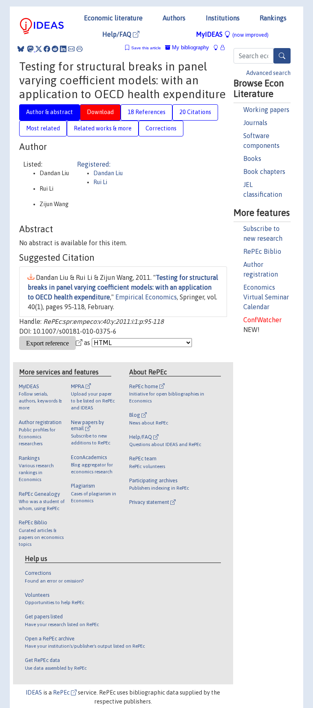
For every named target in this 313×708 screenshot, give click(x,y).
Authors (174, 18)
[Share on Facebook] (47, 49)
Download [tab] (100, 112)
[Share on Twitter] (38, 49)
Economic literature (113, 18)
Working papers (266, 109)
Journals (255, 122)
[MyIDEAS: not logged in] (218, 47)
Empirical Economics (146, 297)
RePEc (62, 692)
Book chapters (264, 171)
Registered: (93, 164)
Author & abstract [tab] (49, 112)
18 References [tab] (146, 112)
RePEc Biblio (262, 251)
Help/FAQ (117, 34)
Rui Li (100, 182)
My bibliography (189, 47)
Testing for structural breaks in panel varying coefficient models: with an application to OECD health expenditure (123, 287)
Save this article (146, 48)
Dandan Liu (108, 173)
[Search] (282, 56)
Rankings (273, 18)
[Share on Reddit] (55, 49)
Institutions (223, 18)
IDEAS (34, 692)
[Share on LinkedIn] (63, 49)
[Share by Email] (71, 49)
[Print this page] (79, 49)
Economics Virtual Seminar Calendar (266, 297)
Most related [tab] (43, 128)
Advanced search (268, 73)
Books (252, 158)
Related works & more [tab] (103, 128)
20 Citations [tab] (195, 112)
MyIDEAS (232, 34)
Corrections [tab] (160, 128)
